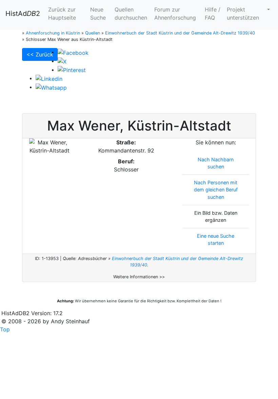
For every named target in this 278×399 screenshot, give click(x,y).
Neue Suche (98, 13)
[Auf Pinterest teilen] (72, 69)
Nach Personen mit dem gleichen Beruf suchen (216, 190)
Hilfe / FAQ (212, 13)
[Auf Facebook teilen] (73, 52)
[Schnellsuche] (268, 9)
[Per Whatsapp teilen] (51, 87)
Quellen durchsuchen (131, 13)
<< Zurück (39, 54)
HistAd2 (22, 13)
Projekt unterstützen (243, 13)
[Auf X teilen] (62, 60)
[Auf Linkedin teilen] (49, 78)
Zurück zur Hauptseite (62, 13)
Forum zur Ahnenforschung (175, 13)
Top (5, 329)
